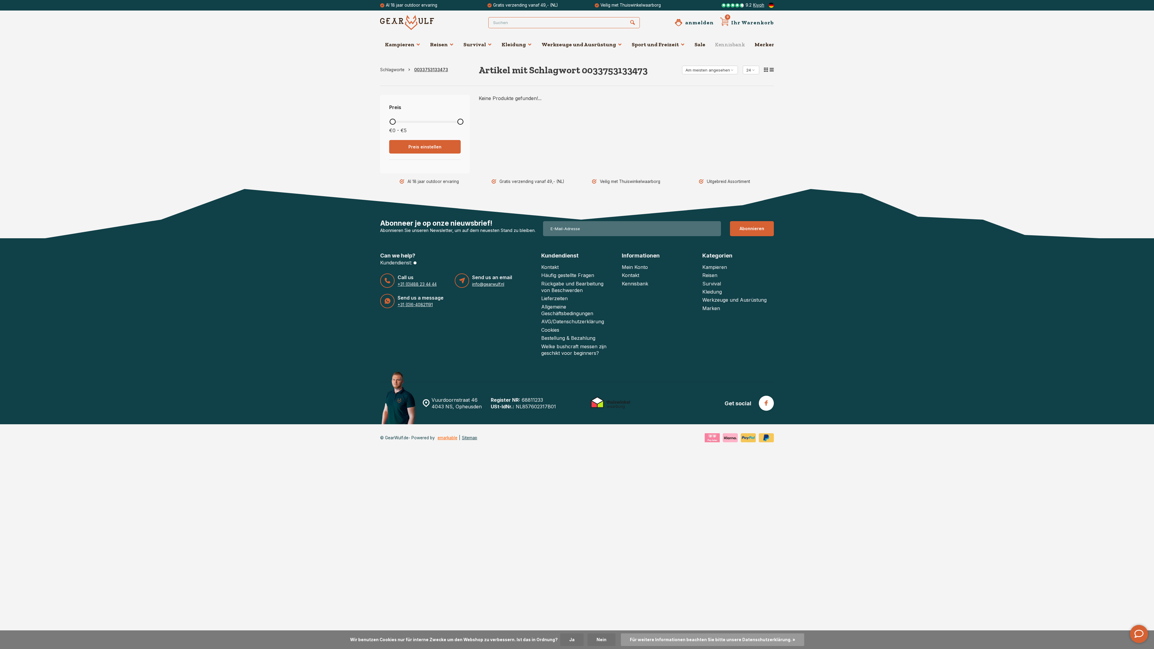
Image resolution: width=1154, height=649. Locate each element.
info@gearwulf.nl (488, 284)
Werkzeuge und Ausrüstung (579, 44)
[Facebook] (766, 403)
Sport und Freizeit (655, 44)
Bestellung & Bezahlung (568, 338)
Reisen (439, 44)
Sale (700, 44)
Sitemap (469, 437)
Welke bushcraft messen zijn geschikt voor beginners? (573, 349)
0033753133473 (431, 69)
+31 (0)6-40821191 (415, 304)
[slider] (392, 122)
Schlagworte (392, 69)
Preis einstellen (424, 146)
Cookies (550, 330)
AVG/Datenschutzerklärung (572, 321)
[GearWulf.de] (416, 23)
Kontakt (550, 267)
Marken (711, 308)
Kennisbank (730, 44)
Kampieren (399, 44)
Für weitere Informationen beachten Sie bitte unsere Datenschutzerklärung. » (712, 639)
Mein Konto (635, 267)
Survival (474, 44)
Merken (765, 44)
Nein (601, 639)
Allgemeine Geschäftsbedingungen (567, 310)
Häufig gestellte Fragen (567, 275)
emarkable (447, 437)
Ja (572, 639)
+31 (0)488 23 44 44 (417, 284)
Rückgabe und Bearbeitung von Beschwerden (572, 287)
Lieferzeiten (554, 298)
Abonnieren (752, 228)
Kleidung (514, 44)
